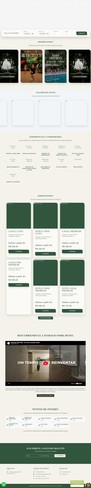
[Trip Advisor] (88, 5)
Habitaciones (38, 4)
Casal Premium (71, 231)
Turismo (55, 4)
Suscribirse (60, 455)
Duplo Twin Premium (42, 289)
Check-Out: (41, 31)
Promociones (47, 4)
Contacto (76, 4)
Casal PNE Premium (14, 263)
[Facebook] (85, 5)
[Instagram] (82, 5)
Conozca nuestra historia (45, 395)
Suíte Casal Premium (69, 289)
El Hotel (30, 4)
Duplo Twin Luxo (42, 232)
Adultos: (56, 31)
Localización (68, 4)
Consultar (82, 33)
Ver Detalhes (19, 251)
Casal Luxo (15, 231)
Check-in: (25, 31)
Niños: (66, 31)
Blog (61, 4)
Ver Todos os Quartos (45, 317)
